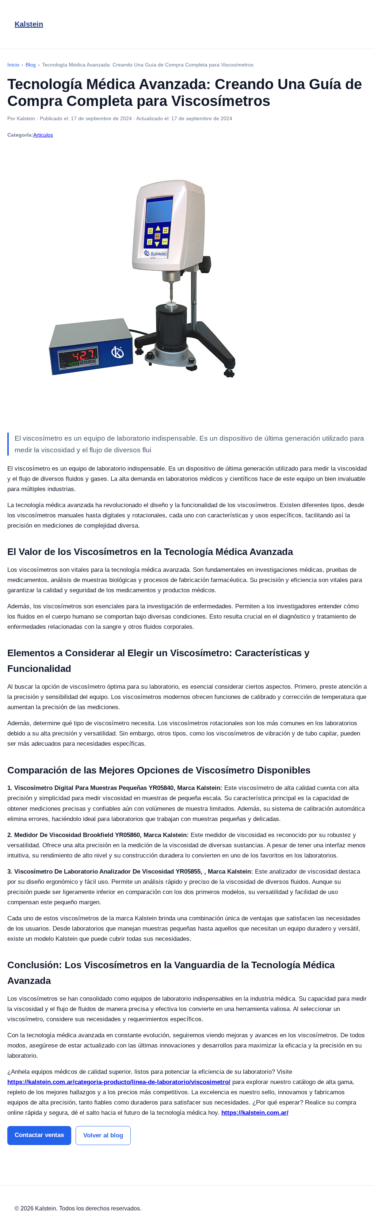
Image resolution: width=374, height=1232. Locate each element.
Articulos (43, 135)
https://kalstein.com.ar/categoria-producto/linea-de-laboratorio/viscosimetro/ (118, 1082)
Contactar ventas (39, 1135)
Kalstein (29, 24)
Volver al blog (103, 1135)
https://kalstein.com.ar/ (255, 1112)
